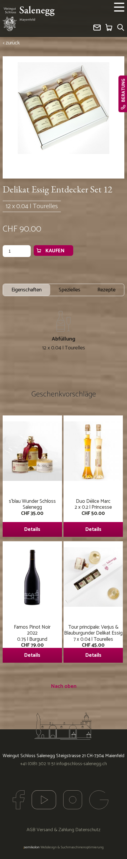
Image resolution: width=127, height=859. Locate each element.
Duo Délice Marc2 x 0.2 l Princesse (93, 515)
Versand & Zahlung (55, 830)
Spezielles (69, 289)
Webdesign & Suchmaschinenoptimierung (63, 847)
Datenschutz (87, 830)
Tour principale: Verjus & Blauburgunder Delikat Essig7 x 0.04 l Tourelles (93, 641)
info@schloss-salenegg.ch (81, 764)
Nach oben (63, 686)
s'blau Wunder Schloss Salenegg (32, 515)
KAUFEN (54, 251)
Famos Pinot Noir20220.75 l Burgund (32, 641)
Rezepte (106, 289)
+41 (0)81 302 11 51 (37, 764)
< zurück (11, 42)
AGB (31, 830)
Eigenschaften (27, 289)
